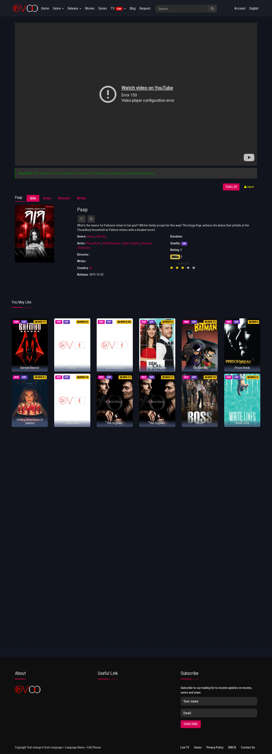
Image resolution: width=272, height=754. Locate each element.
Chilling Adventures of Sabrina (30, 421)
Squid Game (72, 423)
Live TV (184, 747)
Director (64, 198)
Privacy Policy (215, 747)
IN (90, 268)
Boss (200, 423)
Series (102, 8)
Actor (47, 198)
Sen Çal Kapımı (157, 367)
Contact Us (248, 747)
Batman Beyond (29, 367)
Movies (90, 8)
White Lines (242, 423)
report (250, 186)
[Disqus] (136, 486)
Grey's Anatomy (114, 367)
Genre (57, 8)
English (253, 8)
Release (73, 8)
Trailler (231, 187)
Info (33, 198)
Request (144, 8)
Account (239, 8)
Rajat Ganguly (130, 243)
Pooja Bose (93, 243)
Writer (81, 198)
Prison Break (242, 367)
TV (116, 8)
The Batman (200, 367)
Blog (133, 8)
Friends (72, 367)
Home (45, 8)
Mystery (101, 236)
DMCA (232, 747)
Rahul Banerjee (111, 243)
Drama (91, 236)
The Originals (115, 423)
